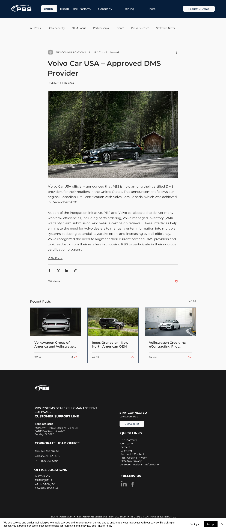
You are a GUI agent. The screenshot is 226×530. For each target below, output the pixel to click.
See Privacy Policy (102, 525)
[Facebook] (132, 484)
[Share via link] (75, 270)
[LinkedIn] (123, 484)
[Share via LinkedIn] (66, 270)
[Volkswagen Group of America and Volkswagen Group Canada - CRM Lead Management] (55, 322)
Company (126, 443)
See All (192, 301)
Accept (211, 524)
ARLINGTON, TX (45, 484)
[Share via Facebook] (49, 270)
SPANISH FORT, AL (47, 488)
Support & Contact (132, 454)
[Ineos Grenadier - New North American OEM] (113, 322)
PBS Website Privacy (133, 457)
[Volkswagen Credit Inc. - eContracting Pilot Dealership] (170, 322)
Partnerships (101, 28)
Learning (126, 450)
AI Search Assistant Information (140, 464)
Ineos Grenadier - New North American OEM (110, 344)
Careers (125, 447)
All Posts (35, 28)
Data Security (56, 28)
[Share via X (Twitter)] (58, 270)
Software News (165, 28)
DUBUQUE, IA (44, 480)
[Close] (222, 524)
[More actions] (176, 52)
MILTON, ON (43, 476)
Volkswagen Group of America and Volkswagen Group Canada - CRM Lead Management (55, 344)
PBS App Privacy (131, 461)
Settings (194, 524)
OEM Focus (79, 28)
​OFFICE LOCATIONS (50, 470)
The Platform (128, 440)
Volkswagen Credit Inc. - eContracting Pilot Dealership (168, 344)
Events (120, 28)
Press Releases (140, 28)
